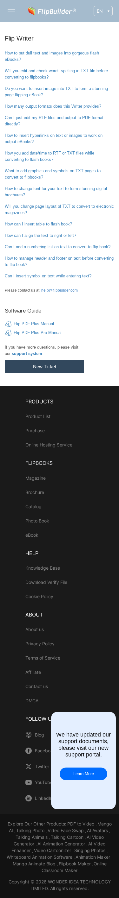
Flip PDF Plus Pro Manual (38, 332)
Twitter (42, 766)
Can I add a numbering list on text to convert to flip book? (57, 246)
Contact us (36, 686)
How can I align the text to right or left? (40, 235)
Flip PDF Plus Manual (34, 323)
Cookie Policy (39, 596)
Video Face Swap (66, 830)
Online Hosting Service (48, 444)
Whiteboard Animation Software (40, 857)
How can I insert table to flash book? (38, 224)
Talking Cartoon (68, 837)
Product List (37, 416)
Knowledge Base (42, 568)
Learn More (83, 773)
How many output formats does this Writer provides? (53, 106)
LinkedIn (44, 798)
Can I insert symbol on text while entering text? (48, 276)
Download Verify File (46, 582)
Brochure (34, 492)
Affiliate (33, 672)
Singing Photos (90, 850)
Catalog (33, 506)
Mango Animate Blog (35, 863)
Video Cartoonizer (53, 850)
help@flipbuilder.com (59, 290)
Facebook (45, 751)
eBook (31, 535)
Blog (39, 735)
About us (34, 629)
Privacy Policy (40, 643)
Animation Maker (93, 857)
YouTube (44, 782)
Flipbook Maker (75, 863)
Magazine (35, 478)
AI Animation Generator (61, 843)
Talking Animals (32, 837)
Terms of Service (42, 658)
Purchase (35, 430)
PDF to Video (81, 823)
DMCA (31, 700)
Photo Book (37, 520)
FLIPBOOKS (39, 463)
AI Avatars (98, 830)
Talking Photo (31, 830)
